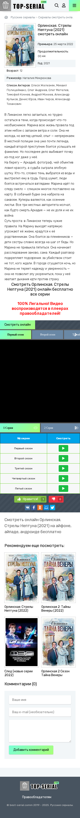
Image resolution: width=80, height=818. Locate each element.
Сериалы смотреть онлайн (57, 17)
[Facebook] (33, 507)
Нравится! (33, 499)
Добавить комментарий (31, 750)
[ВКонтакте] (27, 507)
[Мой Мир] (46, 507)
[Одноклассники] (40, 507)
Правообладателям (36, 797)
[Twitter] (52, 507)
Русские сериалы (23, 17)
